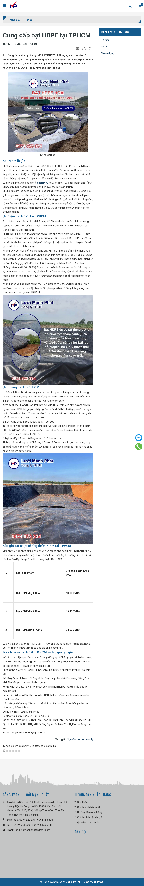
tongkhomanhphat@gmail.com (32, 830)
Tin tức (105, 39)
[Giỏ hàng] (139, 6)
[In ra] (84, 48)
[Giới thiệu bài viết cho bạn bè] (78, 48)
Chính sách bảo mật (88, 807)
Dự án (104, 46)
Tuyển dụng (107, 53)
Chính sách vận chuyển (90, 817)
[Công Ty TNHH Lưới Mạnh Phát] (14, 6)
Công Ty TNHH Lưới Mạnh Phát (84, 882)
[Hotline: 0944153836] (138, 446)
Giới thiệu (82, 802)
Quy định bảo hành (88, 822)
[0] (136, 6)
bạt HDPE (42, 182)
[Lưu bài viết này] (91, 48)
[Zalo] (138, 437)
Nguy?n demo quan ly (80, 739)
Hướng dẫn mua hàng (89, 812)
